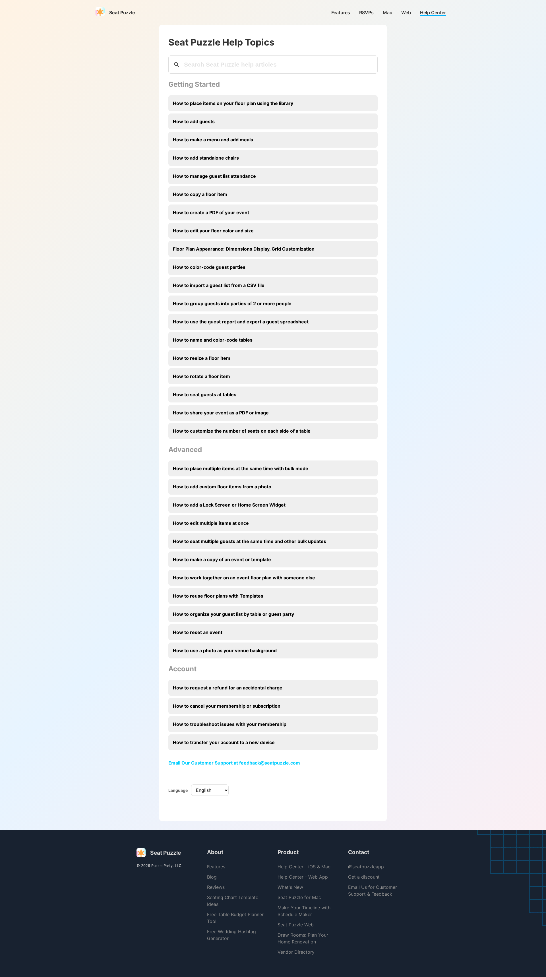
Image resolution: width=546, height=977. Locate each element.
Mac (387, 12)
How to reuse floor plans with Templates (218, 596)
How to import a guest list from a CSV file (218, 285)
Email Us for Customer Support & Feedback (372, 890)
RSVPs (366, 12)
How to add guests (194, 121)
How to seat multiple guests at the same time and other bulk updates (249, 541)
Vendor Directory (296, 952)
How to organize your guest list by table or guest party (233, 614)
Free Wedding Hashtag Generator (231, 935)
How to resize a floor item (201, 358)
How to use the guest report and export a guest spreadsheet (241, 322)
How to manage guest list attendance (214, 176)
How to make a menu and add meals (213, 139)
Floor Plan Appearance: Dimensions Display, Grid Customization (244, 249)
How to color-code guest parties (209, 267)
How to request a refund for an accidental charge (227, 688)
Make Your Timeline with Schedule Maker (304, 911)
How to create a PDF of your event (211, 212)
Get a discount (364, 877)
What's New (290, 887)
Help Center (433, 12)
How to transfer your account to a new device (224, 742)
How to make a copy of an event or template (222, 559)
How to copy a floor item (200, 194)
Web (406, 12)
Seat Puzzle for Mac (299, 897)
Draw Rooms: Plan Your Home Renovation (303, 938)
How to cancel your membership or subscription (226, 706)
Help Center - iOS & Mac (304, 866)
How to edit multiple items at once (211, 523)
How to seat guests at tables (204, 394)
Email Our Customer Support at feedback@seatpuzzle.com (234, 763)
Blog (212, 877)
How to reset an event (197, 632)
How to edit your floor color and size (213, 231)
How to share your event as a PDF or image (221, 413)
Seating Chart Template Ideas (232, 901)
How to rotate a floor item (201, 376)
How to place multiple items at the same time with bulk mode (240, 468)
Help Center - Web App (303, 877)
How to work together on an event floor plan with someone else (244, 578)
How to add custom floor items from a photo (222, 486)
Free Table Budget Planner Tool (235, 918)
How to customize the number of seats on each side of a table (242, 431)
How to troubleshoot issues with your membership (229, 724)
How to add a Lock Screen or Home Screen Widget (229, 505)
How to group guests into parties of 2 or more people (232, 303)
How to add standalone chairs (206, 158)
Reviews (216, 887)
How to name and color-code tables (213, 340)
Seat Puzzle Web (296, 925)
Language (178, 790)
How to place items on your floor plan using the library (233, 103)
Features (340, 12)
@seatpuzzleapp (366, 866)
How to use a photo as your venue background (225, 650)
